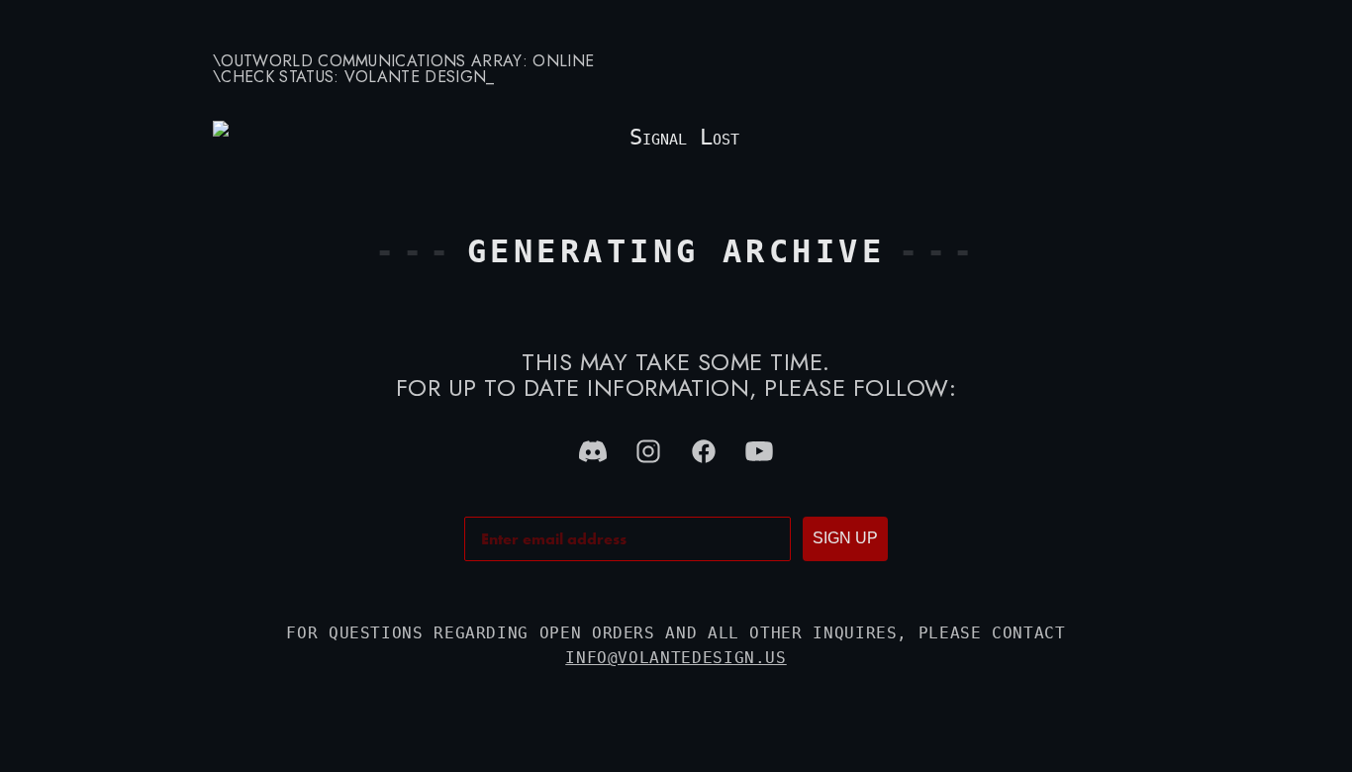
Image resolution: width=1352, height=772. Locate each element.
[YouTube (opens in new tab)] (759, 451)
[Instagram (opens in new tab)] (648, 451)
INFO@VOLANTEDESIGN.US (675, 657)
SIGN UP (845, 538)
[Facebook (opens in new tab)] (704, 451)
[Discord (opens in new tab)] (593, 451)
